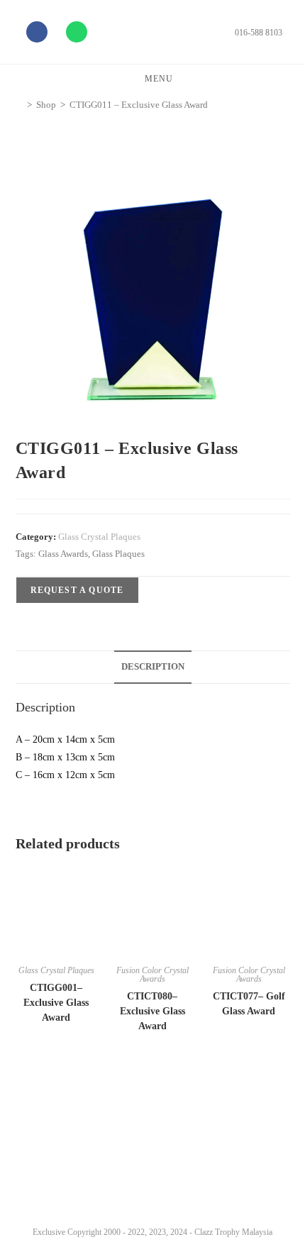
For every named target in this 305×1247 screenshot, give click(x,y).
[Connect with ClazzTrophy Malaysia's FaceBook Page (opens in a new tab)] (27, 1184)
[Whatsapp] (76, 32)
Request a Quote (77, 590)
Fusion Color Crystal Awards (152, 974)
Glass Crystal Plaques (99, 536)
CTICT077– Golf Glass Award (249, 1003)
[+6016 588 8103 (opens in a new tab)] (275, 1181)
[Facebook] (37, 32)
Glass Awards (63, 553)
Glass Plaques (118, 553)
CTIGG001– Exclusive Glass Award (56, 1002)
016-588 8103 (258, 33)
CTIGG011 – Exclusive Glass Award (139, 104)
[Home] (19, 104)
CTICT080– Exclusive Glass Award (152, 1011)
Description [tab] (152, 667)
